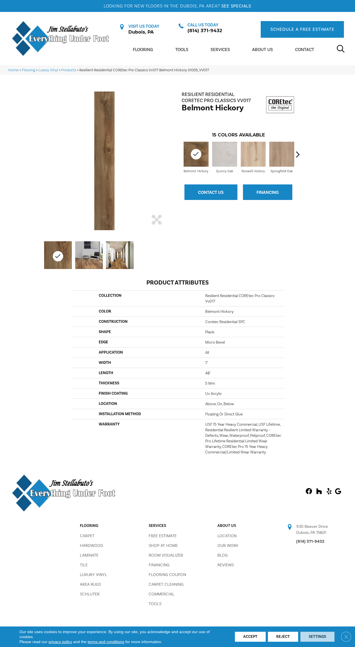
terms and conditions (106, 642)
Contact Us (211, 192)
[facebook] (309, 491)
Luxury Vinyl (48, 70)
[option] (224, 156)
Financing (268, 192)
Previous (179, 154)
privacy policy (60, 642)
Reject (283, 636)
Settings (317, 636)
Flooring (28, 70)
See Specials (236, 6)
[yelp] (329, 491)
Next (298, 154)
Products (68, 70)
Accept (250, 636)
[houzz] (319, 491)
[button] (302, 29)
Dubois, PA (141, 32)
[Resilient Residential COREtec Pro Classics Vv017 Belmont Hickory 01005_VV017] (58, 255)
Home (13, 70)
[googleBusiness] (338, 491)
